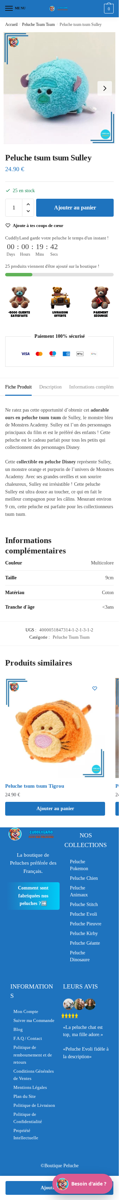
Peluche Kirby (84, 933)
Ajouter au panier (75, 207)
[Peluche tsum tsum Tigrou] (55, 728)
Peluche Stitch (84, 904)
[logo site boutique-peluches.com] (59, 8)
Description (50, 387)
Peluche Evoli (83, 914)
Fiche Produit (18, 387)
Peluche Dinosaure (80, 956)
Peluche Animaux (79, 891)
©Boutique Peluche (60, 1165)
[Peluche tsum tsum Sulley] (59, 88)
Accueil (11, 24)
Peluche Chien (84, 878)
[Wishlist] (95, 688)
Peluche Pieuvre (85, 923)
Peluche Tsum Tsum (38, 24)
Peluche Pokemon (79, 865)
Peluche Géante (85, 943)
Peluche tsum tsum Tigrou (34, 786)
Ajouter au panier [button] (55, 808)
